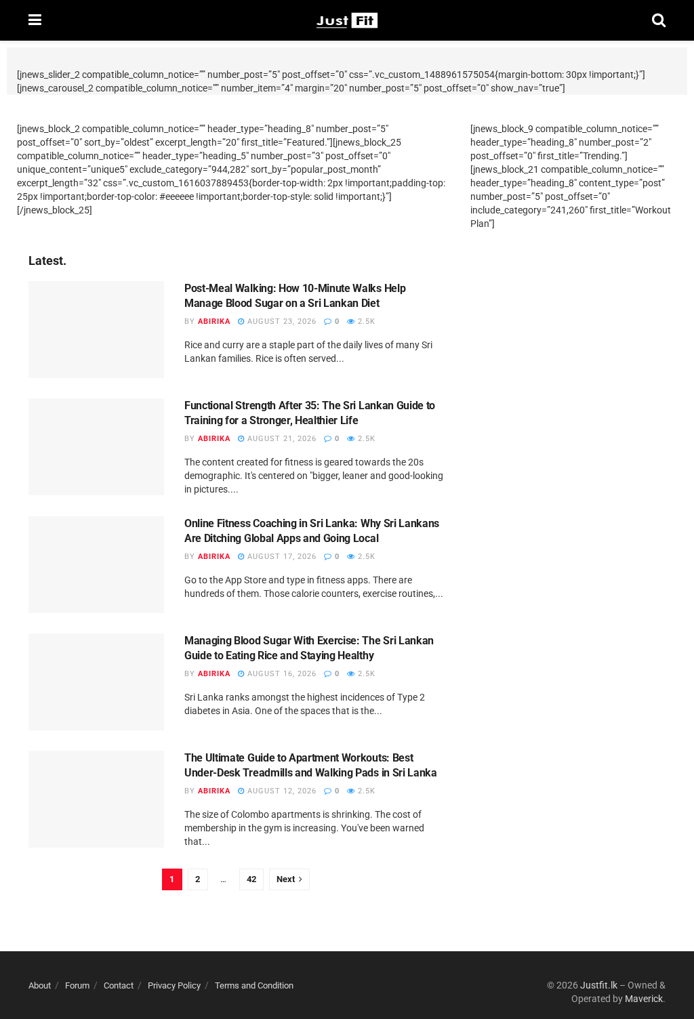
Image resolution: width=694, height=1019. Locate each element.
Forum (77, 985)
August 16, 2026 (281, 673)
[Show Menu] (34, 20)
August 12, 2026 (281, 791)
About (39, 985)
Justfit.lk (598, 985)
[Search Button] (659, 20)
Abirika (214, 321)
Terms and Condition (254, 985)
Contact (119, 985)
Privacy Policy (174, 985)
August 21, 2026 (281, 438)
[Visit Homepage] (347, 20)
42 (251, 879)
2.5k (365, 321)
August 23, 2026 (281, 321)
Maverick (644, 998)
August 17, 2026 (281, 556)
